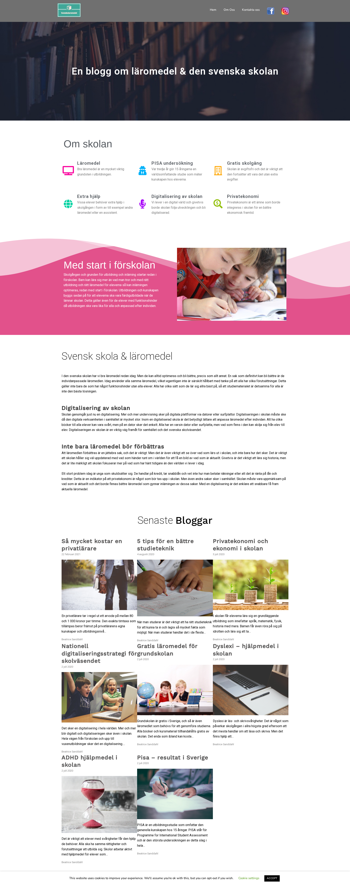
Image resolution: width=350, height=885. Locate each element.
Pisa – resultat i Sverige (172, 757)
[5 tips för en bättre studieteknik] (175, 614)
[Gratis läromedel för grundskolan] (175, 712)
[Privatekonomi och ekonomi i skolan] (250, 607)
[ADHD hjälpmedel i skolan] (99, 830)
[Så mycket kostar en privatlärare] (99, 607)
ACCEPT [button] (272, 878)
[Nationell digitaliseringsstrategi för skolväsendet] (99, 720)
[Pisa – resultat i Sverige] (175, 816)
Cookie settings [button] (248, 878)
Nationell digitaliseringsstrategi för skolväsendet (99, 653)
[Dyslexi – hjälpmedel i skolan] (250, 712)
